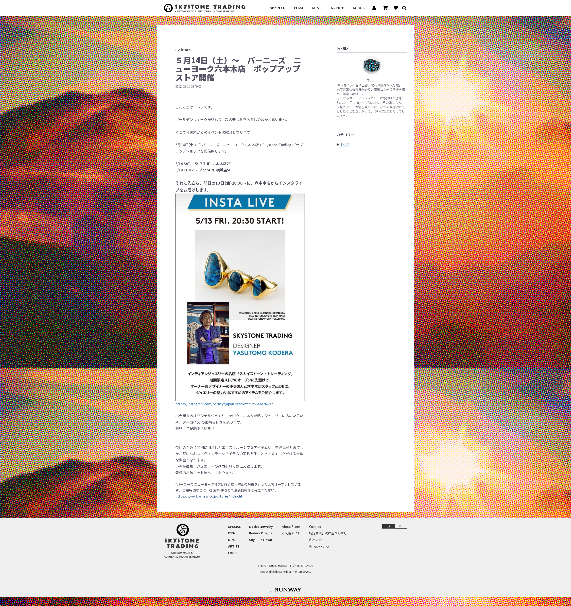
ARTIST (337, 8)
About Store (291, 526)
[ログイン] (373, 8)
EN (401, 526)
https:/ (180, 496)
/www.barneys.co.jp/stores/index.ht (214, 496)
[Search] (403, 8)
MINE (317, 8)
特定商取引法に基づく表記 (328, 533)
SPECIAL (277, 8)
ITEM (298, 8)
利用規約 (315, 539)
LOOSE (359, 8)
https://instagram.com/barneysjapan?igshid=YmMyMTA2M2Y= (224, 403)
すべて (344, 144)
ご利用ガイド (291, 533)
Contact (315, 526)
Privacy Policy (319, 546)
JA (388, 526)
